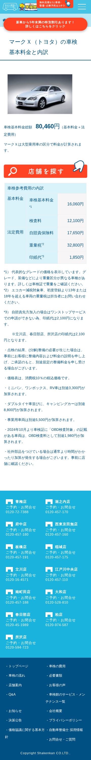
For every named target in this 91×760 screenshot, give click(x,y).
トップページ (18, 666)
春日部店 (23, 614)
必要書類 (55, 675)
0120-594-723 (17, 647)
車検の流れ (17, 675)
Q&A (12, 694)
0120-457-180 (17, 534)
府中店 (21, 524)
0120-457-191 (17, 557)
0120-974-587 (57, 625)
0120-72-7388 (17, 512)
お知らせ (15, 711)
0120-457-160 (57, 534)
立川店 (21, 569)
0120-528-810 (57, 602)
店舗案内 (15, 685)
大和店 (60, 592)
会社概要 (55, 711)
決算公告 (15, 720)
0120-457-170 (57, 512)
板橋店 (21, 547)
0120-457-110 (57, 580)
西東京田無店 (66, 524)
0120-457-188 (17, 602)
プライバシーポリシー (65, 720)
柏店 (59, 614)
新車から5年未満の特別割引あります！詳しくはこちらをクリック (45, 24)
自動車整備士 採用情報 (66, 730)
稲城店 (60, 547)
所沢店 (21, 637)
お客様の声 (57, 685)
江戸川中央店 (66, 569)
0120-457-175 (57, 557)
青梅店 (21, 502)
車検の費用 (57, 666)
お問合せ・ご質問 (62, 739)
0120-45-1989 (17, 625)
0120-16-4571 (17, 580)
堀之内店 (62, 502)
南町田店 (23, 592)
